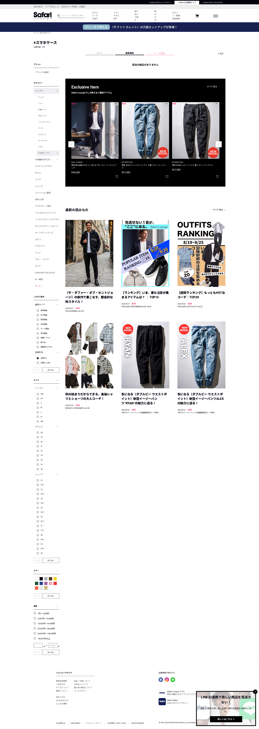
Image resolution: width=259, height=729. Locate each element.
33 (41, 455)
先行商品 (44, 315)
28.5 (42, 539)
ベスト (40, 147)
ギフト (38, 266)
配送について (61, 691)
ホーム (36, 33)
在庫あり (44, 358)
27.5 (42, 530)
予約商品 (44, 333)
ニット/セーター (44, 122)
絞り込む (51, 370)
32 (41, 451)
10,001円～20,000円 (46, 623)
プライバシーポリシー (94, 723)
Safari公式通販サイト (187, 2)
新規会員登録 (61, 681)
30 (41, 442)
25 (41, 508)
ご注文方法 (60, 684)
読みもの (155, 15)
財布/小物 (39, 199)
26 (41, 517)
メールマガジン (80, 691)
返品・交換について (82, 681)
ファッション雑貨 (43, 193)
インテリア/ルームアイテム (47, 219)
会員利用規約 (75, 723)
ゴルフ (38, 239)
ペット (38, 253)
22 (41, 480)
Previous (71, 144)
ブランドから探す (116, 16)
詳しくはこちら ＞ (226, 719)
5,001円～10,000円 (46, 618)
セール (38, 286)
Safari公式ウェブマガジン (160, 2)
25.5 (42, 512)
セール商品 (45, 329)
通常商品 (44, 310)
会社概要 (59, 723)
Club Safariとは (62, 700)
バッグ (38, 179)
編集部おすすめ (46, 347)
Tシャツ (41, 97)
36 (41, 469)
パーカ (40, 128)
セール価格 (159, 53)
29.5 (42, 549)
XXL (42, 421)
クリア (37, 370)
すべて (100, 53)
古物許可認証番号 (137, 723)
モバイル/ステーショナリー (47, 226)
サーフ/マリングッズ (44, 233)
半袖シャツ (42, 110)
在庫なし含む (46, 363)
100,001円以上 (44, 639)
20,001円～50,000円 (46, 628)
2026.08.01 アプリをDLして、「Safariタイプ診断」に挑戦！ (60, 7)
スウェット (42, 134)
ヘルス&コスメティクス (45, 213)
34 (41, 460)
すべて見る (212, 86)
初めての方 (60, 697)
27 (41, 526)
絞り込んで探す (136, 15)
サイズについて (62, 688)
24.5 (42, 503)
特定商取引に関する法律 (116, 723)
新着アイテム (45, 338)
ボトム (38, 173)
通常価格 (129, 53)
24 (41, 499)
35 (41, 464)
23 (41, 489)
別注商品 (44, 324)
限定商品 (44, 320)
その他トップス (44, 153)
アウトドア (40, 246)
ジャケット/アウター (44, 166)
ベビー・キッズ (42, 259)
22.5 (42, 485)
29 (41, 437)
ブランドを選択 (42, 72)
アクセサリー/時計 (43, 206)
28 (41, 433)
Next (219, 144)
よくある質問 (61, 704)
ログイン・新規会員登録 (176, 16)
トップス (39, 91)
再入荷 (43, 342)
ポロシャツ (42, 116)
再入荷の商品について (83, 688)
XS (42, 398)
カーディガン (43, 141)
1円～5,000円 (43, 613)
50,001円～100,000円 (47, 633)
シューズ (39, 186)
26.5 (42, 521)
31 (41, 446)
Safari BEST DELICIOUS (213, 2)
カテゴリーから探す (95, 16)
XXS (42, 394)
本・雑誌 (39, 279)
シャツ (40, 103)
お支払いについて (81, 684)
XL (42, 417)
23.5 (42, 494)
